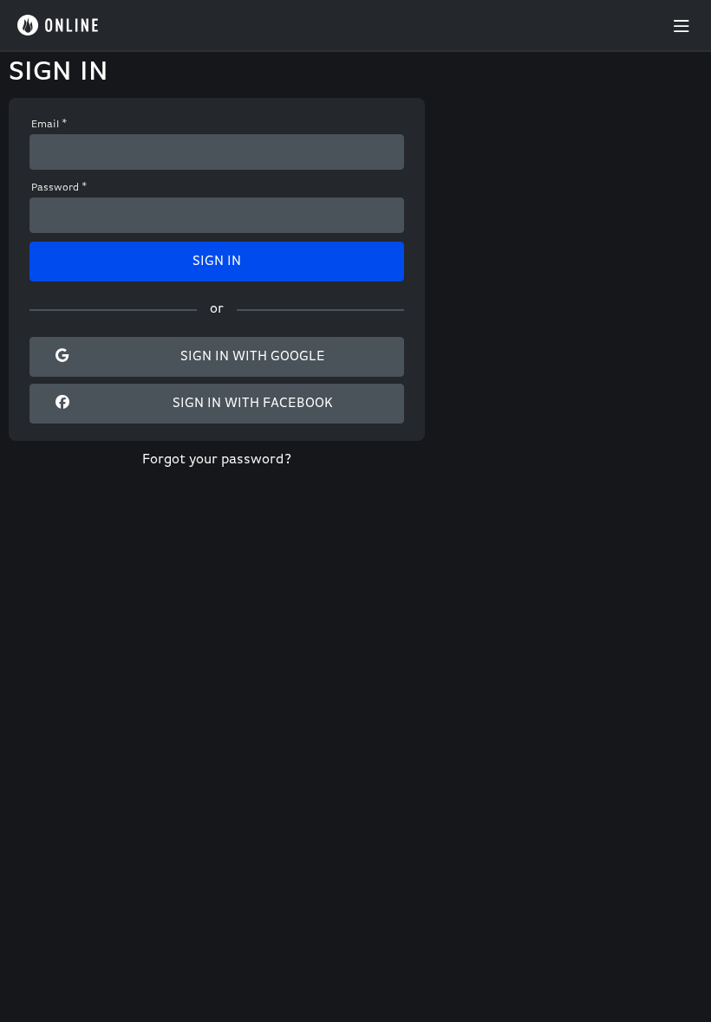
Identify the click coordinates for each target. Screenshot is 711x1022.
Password (59, 188)
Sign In (216, 261)
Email (49, 125)
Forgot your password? (216, 460)
